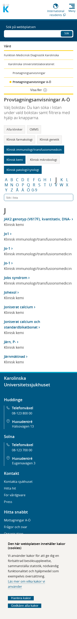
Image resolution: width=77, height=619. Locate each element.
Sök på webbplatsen (21, 27)
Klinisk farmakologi (20, 139)
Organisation (13, 533)
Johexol (10, 292)
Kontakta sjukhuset (18, 481)
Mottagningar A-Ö (17, 520)
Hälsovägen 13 (23, 426)
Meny (72, 10)
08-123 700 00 (22, 450)
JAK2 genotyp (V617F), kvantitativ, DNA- (37, 219)
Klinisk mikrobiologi (43, 160)
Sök (66, 33)
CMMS (34, 129)
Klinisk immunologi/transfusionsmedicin (34, 149)
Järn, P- (10, 341)
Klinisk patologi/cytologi (23, 170)
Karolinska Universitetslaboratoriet (31, 64)
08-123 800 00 (22, 413)
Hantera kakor (21, 598)
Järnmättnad (14, 356)
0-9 (34, 190)
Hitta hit (10, 488)
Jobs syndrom (15, 277)
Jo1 (6, 233)
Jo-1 (7, 248)
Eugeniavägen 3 (23, 463)
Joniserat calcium (18, 307)
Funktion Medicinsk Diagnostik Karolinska (31, 55)
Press (8, 502)
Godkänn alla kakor (24, 605)
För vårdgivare (14, 495)
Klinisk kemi (15, 160)
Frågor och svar (15, 527)
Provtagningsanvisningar (29, 73)
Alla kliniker (15, 129)
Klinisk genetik (49, 139)
